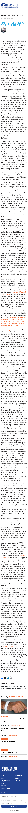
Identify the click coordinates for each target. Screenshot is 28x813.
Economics (4, 716)
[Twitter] (5, 677)
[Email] (11, 677)
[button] (14, 810)
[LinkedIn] (8, 677)
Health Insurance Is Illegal (9, 752)
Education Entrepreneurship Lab (7, 791)
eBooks (16, 781)
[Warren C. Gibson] (3, 30)
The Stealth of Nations (8, 741)
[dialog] (14, 803)
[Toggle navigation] (25, 5)
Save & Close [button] (14, 806)
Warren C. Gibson (13, 30)
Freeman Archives (18, 783)
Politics (4, 739)
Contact (2, 778)
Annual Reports (4, 781)
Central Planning (7, 18)
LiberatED (3, 792)
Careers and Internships (5, 780)
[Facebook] (2, 677)
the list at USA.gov (9, 646)
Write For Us (17, 780)
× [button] (26, 796)
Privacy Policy (3, 785)
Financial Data (3, 783)
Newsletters (17, 778)
